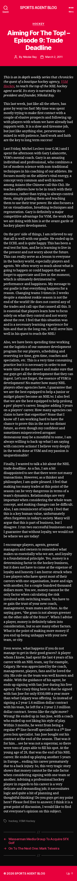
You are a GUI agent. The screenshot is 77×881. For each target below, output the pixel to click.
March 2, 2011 (54, 57)
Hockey (38, 23)
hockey (13, 821)
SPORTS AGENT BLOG (38, 8)
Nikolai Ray (30, 57)
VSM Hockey (27, 821)
